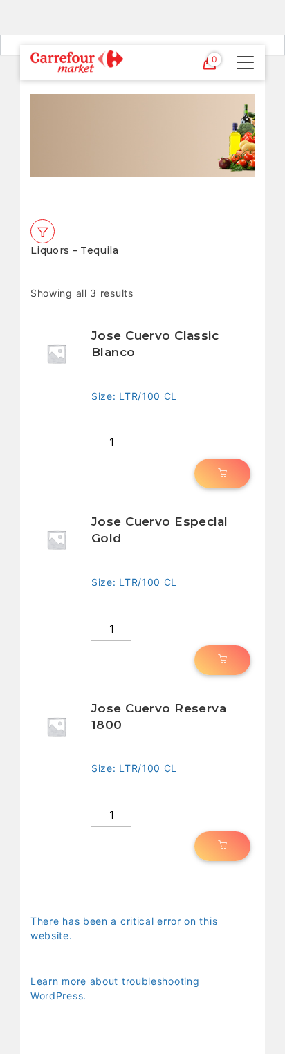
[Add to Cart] (222, 473)
